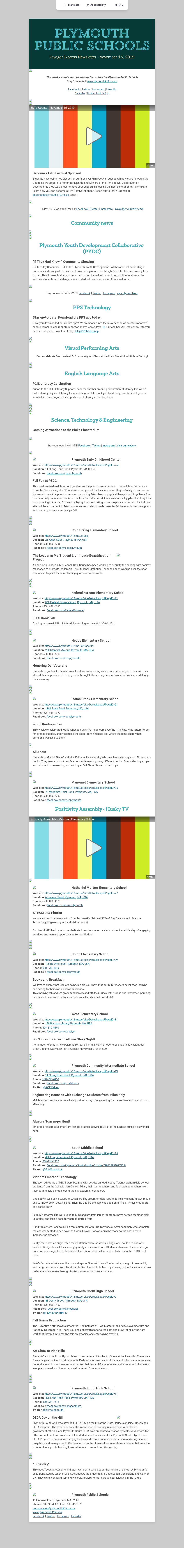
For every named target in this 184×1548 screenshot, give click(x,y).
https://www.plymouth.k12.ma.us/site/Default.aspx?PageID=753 (82, 465)
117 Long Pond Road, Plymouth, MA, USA (69, 1075)
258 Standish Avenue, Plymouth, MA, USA (69, 650)
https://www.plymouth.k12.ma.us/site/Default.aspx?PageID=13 (81, 1071)
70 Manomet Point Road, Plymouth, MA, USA (71, 792)
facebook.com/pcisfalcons (63, 1083)
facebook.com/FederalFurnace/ (65, 610)
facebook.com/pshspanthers (64, 1406)
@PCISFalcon (51, 1087)
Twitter (86, 89)
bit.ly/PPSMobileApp (87, 331)
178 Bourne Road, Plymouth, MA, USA (67, 963)
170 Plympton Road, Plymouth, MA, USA (68, 1023)
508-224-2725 (50, 1161)
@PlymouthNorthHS (55, 1312)
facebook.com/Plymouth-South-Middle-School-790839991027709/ (86, 1165)
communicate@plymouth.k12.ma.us (54, 1508)
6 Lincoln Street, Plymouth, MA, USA (66, 897)
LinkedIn (111, 89)
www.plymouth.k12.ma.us (102, 81)
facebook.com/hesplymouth (63, 658)
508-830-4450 (50, 1079)
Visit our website (127, 445)
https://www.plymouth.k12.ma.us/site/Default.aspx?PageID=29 (81, 959)
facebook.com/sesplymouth (63, 971)
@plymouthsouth (53, 1409)
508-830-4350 (50, 1027)
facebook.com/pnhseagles (63, 1308)
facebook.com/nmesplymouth (65, 905)
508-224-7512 (50, 1401)
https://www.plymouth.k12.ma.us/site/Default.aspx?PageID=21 (81, 598)
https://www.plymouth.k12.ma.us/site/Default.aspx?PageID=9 (80, 1296)
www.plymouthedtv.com (129, 209)
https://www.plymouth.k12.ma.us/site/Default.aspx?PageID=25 (81, 787)
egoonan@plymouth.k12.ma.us (51, 194)
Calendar (80, 93)
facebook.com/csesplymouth (64, 547)
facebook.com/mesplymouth (64, 800)
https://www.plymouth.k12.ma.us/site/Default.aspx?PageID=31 (81, 1019)
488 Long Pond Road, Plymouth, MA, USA (69, 1157)
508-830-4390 (50, 968)
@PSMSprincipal (52, 1169)
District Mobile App (98, 93)
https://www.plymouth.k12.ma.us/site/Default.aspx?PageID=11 (81, 1393)
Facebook (74, 89)
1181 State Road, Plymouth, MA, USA (67, 708)
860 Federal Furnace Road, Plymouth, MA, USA (72, 602)
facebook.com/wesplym (61, 1031)
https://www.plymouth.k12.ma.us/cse (66, 535)
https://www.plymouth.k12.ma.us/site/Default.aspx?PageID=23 (81, 704)
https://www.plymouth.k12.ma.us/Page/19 (69, 646)
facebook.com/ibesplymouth (64, 716)
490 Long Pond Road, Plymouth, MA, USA (69, 1397)
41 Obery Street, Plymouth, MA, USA (66, 1300)
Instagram (98, 89)
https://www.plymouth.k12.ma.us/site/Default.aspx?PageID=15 (81, 1153)
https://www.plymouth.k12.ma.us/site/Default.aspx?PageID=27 (81, 893)
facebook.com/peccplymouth (64, 473)
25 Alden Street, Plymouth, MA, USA (66, 539)
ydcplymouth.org (128, 293)
